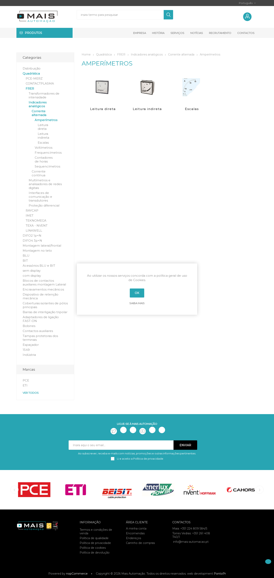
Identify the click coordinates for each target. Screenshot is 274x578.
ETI (25, 385)
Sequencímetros (47, 166)
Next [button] (260, 490)
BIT (25, 260)
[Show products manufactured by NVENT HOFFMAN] (199, 489)
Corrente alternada (39, 113)
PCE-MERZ (34, 78)
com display (32, 275)
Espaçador (31, 345)
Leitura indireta (147, 109)
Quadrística (31, 73)
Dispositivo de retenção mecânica (40, 296)
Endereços (133, 538)
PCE (26, 380)
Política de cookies (93, 548)
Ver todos (31, 392)
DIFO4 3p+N (32, 240)
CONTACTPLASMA (40, 83)
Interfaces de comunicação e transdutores (40, 196)
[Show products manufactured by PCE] (34, 489)
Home (86, 54)
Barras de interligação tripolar (45, 312)
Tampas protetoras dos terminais (40, 338)
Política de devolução (95, 552)
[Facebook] (123, 430)
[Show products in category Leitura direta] (103, 87)
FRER (30, 88)
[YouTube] (142, 431)
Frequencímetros (48, 152)
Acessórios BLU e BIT (39, 265)
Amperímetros (46, 120)
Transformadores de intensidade (44, 95)
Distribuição (32, 68)
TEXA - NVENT (37, 225)
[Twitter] (114, 431)
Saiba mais (137, 303)
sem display (32, 270)
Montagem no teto (37, 250)
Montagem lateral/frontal (42, 245)
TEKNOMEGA (36, 220)
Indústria (29, 355)
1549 (26, 350)
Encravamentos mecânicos (43, 289)
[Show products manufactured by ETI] (75, 489)
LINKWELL (34, 230)
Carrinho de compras (140, 543)
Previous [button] (14, 490)
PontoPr (220, 573)
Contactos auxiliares (38, 331)
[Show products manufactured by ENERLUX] (158, 489)
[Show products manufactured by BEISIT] (117, 489)
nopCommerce (77, 573)
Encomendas (135, 533)
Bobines (29, 326)
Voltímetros (43, 147)
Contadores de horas (44, 159)
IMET (29, 215)
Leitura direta (103, 109)
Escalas (192, 109)
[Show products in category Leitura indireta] (147, 87)
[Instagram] (133, 430)
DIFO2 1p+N (32, 235)
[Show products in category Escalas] (191, 87)
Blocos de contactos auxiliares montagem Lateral (44, 282)
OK (137, 293)
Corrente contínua (39, 173)
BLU (26, 255)
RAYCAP (32, 210)
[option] (34, 489)
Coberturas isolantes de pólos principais (45, 305)
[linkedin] (152, 430)
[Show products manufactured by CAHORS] (241, 489)
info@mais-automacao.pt (191, 542)
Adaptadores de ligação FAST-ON (41, 319)
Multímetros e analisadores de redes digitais (45, 184)
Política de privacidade (95, 543)
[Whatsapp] (162, 430)
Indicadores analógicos (38, 104)
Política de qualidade (94, 538)
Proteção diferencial (44, 205)
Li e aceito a (139, 458)
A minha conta (136, 528)
